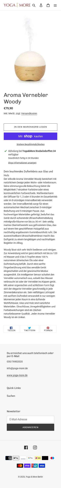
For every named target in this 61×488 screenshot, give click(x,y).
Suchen (11, 395)
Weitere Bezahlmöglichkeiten (31, 144)
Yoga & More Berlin (34, 477)
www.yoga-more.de (17, 375)
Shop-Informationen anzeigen (22, 162)
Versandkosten (29, 113)
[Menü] (55, 5)
